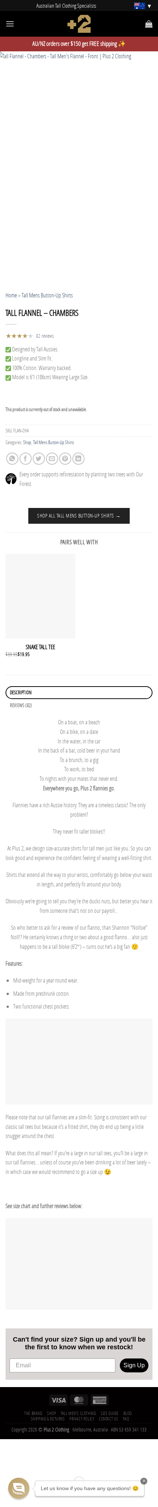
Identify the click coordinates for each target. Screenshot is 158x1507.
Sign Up (134, 1365)
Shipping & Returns (48, 1419)
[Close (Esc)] (71, 1463)
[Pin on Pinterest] (65, 459)
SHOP (51, 1413)
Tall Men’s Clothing (78, 1413)
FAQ (126, 1419)
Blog (127, 1413)
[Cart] (148, 24)
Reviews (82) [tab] (21, 705)
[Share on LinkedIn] (78, 459)
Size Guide (110, 1413)
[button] (18, 1488)
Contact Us (108, 1419)
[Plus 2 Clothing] (79, 23)
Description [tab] (21, 692)
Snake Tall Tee (40, 647)
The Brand (33, 1413)
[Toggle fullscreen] (28, 1463)
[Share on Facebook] (25, 459)
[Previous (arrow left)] (7, 1494)
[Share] (49, 1463)
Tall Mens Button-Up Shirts (47, 295)
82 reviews (45, 336)
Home (11, 295)
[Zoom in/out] (7, 1463)
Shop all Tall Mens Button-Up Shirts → (79, 515)
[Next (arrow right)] (28, 1494)
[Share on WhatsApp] (12, 459)
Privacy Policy (81, 1419)
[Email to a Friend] (52, 459)
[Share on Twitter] (39, 459)
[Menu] (10, 24)
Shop (27, 442)
